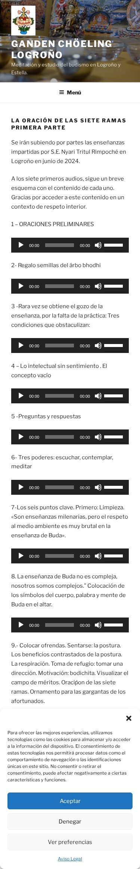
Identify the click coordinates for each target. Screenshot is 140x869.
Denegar (70, 821)
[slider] (114, 244)
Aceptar (70, 801)
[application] (70, 245)
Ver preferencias (70, 842)
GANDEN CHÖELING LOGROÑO (61, 49)
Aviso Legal (70, 859)
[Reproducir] (21, 245)
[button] (129, 718)
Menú (74, 92)
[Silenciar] (98, 245)
